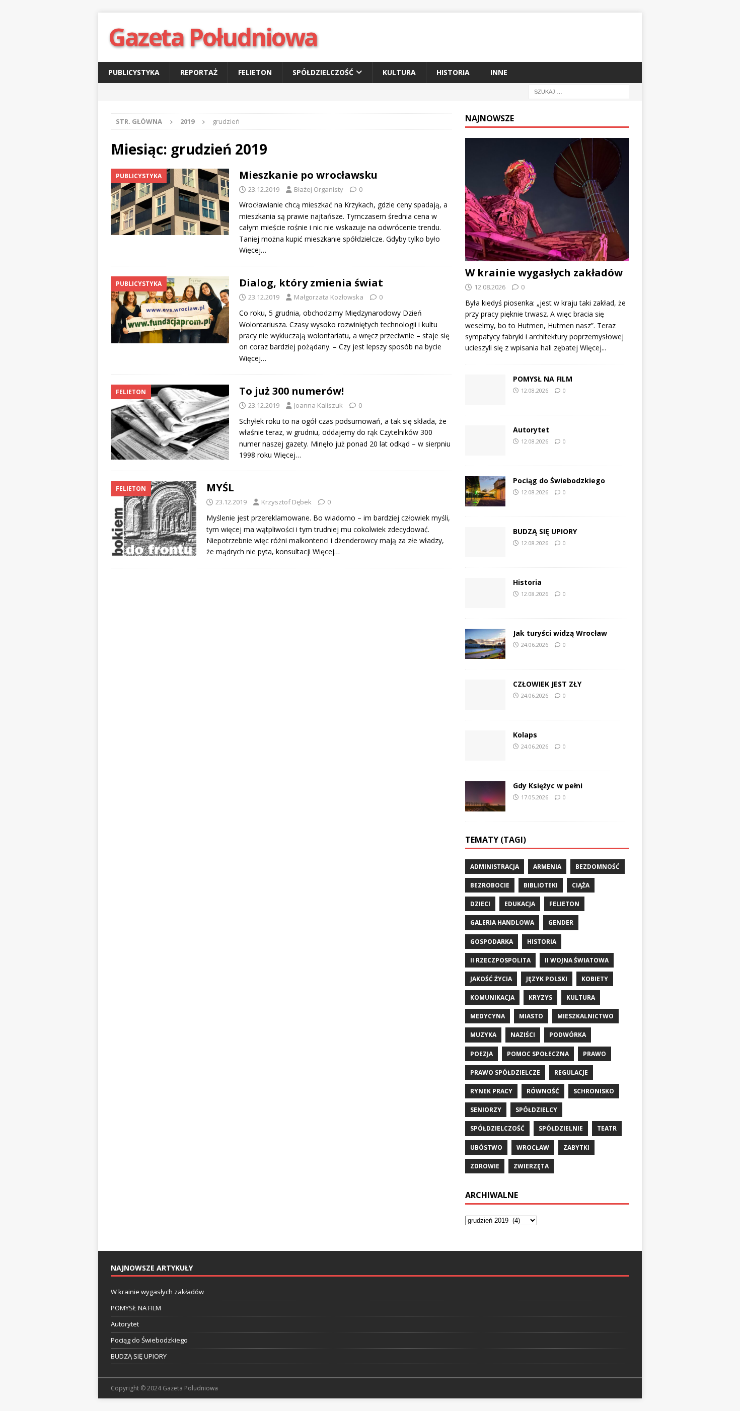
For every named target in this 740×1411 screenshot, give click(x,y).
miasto (531, 1016)
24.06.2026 (534, 644)
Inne (498, 72)
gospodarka (491, 941)
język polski (546, 979)
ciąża (580, 885)
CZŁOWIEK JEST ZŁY (547, 684)
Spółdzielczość (322, 72)
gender (560, 922)
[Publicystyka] (170, 202)
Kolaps (525, 734)
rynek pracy (491, 1091)
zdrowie (484, 1166)
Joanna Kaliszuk (318, 405)
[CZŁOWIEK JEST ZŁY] (485, 695)
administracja (494, 866)
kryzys (540, 997)
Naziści (522, 1034)
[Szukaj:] (579, 91)
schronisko (593, 1091)
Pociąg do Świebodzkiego (559, 480)
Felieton (255, 72)
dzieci (480, 904)
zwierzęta (531, 1166)
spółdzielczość (497, 1128)
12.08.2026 (489, 286)
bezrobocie (489, 885)
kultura (580, 997)
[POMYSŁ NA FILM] (485, 390)
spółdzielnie (561, 1128)
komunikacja (492, 997)
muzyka (483, 1034)
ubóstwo (486, 1147)
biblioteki (541, 885)
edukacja (519, 904)
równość (543, 1091)
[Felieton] (170, 422)
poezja (481, 1054)
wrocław (532, 1147)
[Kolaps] (485, 745)
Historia (453, 72)
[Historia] (485, 593)
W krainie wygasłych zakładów (544, 272)
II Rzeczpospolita (500, 960)
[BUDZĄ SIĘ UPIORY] (485, 542)
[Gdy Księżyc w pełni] (485, 796)
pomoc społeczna (538, 1054)
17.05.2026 (534, 797)
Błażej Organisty (318, 189)
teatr (607, 1128)
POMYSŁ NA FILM (542, 379)
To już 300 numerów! (291, 391)
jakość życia (491, 979)
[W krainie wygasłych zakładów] (547, 199)
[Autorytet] (485, 440)
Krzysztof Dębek (286, 501)
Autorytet (531, 429)
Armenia (547, 866)
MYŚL (220, 487)
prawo (594, 1054)
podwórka (567, 1034)
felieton (564, 904)
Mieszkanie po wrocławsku (308, 175)
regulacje (571, 1072)
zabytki (576, 1147)
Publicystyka (134, 72)
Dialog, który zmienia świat (311, 282)
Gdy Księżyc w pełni (547, 785)
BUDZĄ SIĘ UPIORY (545, 531)
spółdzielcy (536, 1109)
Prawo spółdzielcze (505, 1072)
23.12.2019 (263, 189)
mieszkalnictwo (585, 1016)
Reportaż (198, 72)
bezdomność (597, 866)
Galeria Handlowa (502, 922)
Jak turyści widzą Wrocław (561, 633)
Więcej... (593, 347)
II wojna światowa (577, 960)
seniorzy (485, 1109)
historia (541, 941)
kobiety (594, 979)
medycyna (487, 1016)
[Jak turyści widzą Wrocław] (485, 644)
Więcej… (252, 250)
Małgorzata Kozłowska (328, 297)
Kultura (399, 72)
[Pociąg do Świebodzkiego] (485, 491)
